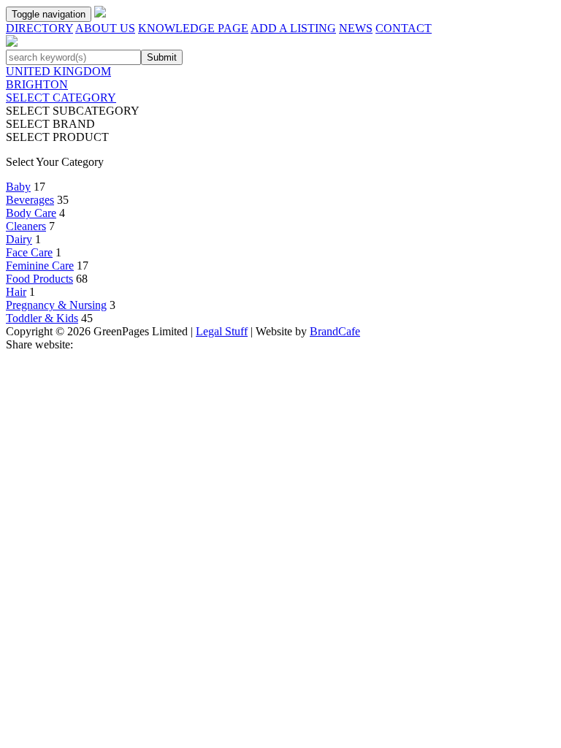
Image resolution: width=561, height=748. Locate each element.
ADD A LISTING (293, 28)
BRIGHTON (37, 84)
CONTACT (403, 28)
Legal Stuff (222, 331)
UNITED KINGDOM (58, 71)
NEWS (356, 28)
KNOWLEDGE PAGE (193, 28)
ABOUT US (105, 28)
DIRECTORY (39, 28)
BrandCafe (335, 331)
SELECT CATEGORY (61, 97)
